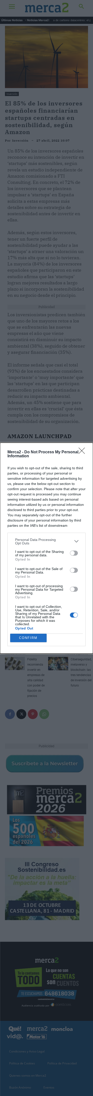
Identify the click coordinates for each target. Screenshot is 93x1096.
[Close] (83, 452)
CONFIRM (28, 638)
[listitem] (46, 541)
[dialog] (46, 548)
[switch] (74, 553)
